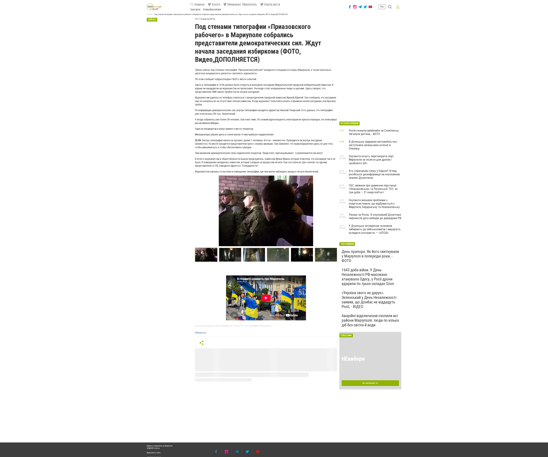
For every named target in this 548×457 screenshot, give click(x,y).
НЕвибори (353, 358)
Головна (150, 14)
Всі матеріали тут (370, 383)
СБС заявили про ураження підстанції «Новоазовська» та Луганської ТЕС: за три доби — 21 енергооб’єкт (373, 189)
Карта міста (272, 4)
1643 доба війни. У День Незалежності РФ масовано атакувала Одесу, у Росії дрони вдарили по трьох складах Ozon (368, 277)
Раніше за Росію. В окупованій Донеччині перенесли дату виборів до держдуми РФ (375, 216)
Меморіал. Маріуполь (242, 4)
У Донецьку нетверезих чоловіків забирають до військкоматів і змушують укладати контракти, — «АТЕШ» (375, 229)
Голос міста (195, 9)
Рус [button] (382, 6)
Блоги (216, 4)
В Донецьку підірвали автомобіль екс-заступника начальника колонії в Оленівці (373, 145)
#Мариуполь (200, 332)
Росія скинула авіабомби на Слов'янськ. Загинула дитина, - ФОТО (374, 132)
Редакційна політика (212, 9)
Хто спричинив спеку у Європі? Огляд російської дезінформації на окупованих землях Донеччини (374, 174)
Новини (199, 4)
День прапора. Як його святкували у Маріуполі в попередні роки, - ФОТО (370, 256)
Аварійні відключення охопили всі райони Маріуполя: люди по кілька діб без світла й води (370, 320)
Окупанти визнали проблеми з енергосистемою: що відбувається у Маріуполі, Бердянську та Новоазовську (374, 203)
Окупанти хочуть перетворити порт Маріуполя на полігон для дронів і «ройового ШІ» (371, 159)
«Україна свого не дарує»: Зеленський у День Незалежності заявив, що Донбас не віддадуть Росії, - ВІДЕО (369, 299)
